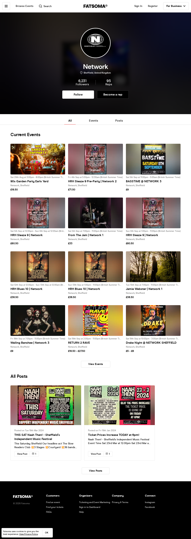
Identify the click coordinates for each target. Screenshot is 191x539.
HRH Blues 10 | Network (26, 289)
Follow (78, 94)
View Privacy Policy (28, 534)
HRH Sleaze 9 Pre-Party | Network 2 (92, 181)
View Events (95, 364)
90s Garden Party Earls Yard (29, 181)
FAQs (49, 512)
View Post (22, 454)
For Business (174, 6)
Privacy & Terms (120, 502)
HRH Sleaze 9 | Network (26, 235)
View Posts (95, 470)
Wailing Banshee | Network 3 (29, 342)
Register (153, 6)
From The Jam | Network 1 (85, 235)
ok (46, 532)
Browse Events (24, 6)
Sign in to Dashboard (89, 507)
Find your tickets (54, 507)
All (70, 120)
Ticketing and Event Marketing (94, 502)
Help (81, 512)
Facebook (150, 507)
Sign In (138, 6)
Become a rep (112, 94)
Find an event (53, 502)
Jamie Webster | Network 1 (144, 289)
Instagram (150, 502)
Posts (119, 120)
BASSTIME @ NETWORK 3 (143, 181)
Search (47, 6)
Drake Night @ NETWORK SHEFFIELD (151, 342)
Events (93, 120)
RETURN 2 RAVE (79, 342)
